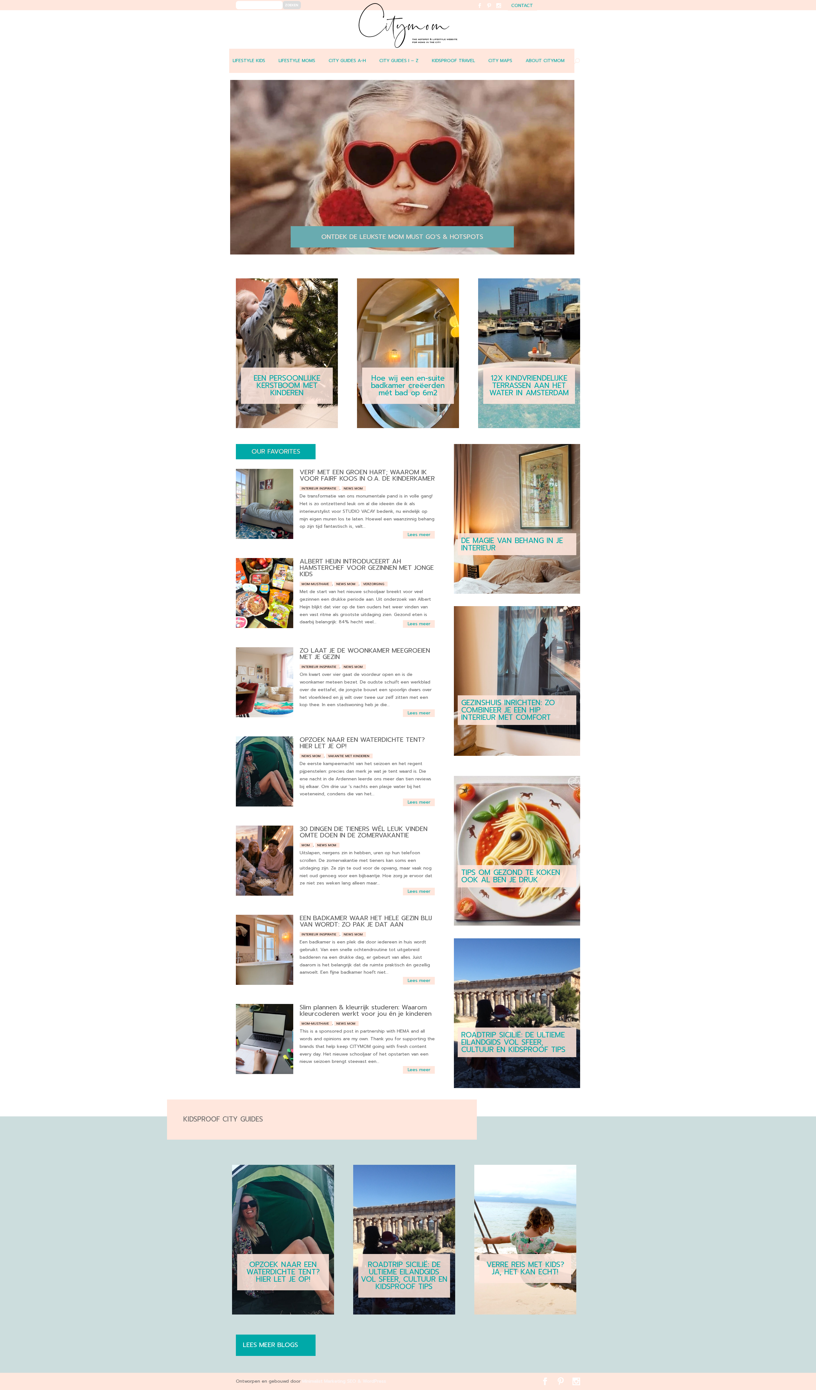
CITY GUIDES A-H (347, 60)
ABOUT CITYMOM (545, 60)
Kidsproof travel (453, 60)
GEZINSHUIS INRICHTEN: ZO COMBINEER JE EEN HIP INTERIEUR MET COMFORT (508, 710)
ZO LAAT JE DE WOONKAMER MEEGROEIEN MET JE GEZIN (365, 654)
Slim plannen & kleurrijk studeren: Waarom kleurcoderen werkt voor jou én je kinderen (366, 1010)
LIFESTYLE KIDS (249, 60)
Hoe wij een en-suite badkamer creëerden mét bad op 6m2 (408, 385)
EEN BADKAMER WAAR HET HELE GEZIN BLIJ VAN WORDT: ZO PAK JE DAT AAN (366, 921)
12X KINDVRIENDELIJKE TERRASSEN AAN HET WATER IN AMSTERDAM (529, 385)
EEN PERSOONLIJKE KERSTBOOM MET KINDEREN (287, 385)
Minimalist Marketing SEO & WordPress (344, 1381)
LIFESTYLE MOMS (297, 60)
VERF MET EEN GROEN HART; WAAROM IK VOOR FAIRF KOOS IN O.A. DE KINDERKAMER (367, 475)
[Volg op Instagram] (502, 9)
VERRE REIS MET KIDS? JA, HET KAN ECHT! (525, 1268)
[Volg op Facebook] (483, 9)
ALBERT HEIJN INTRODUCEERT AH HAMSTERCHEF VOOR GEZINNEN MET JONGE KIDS (367, 567)
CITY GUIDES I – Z (399, 60)
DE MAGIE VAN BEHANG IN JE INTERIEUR (512, 544)
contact (522, 6)
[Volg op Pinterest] (493, 9)
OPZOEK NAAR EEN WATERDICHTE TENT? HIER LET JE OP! (362, 743)
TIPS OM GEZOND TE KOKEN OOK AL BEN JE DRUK (510, 876)
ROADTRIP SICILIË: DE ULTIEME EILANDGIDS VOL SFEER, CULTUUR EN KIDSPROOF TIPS (513, 1042)
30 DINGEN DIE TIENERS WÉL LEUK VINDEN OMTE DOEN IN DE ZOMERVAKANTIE (363, 832)
